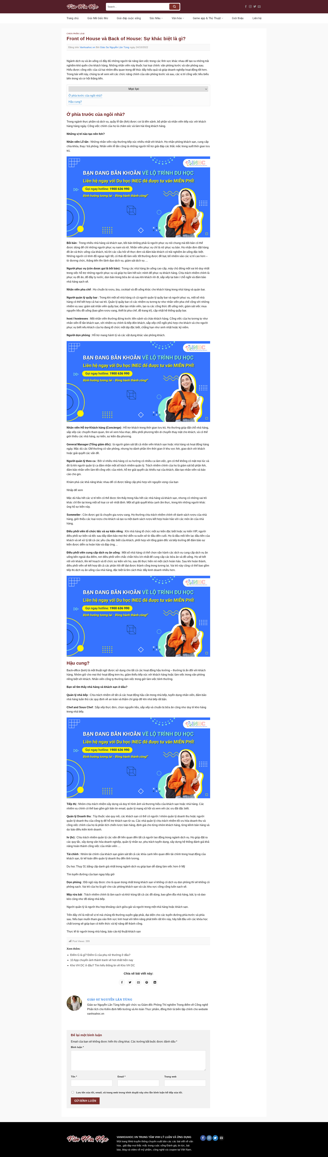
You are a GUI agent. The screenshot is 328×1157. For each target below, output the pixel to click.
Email (121, 1076)
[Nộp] (174, 7)
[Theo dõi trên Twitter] (254, 6)
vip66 (26, 1129)
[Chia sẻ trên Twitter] (130, 982)
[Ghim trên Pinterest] (146, 982)
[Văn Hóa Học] (84, 7)
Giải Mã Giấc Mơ (97, 18)
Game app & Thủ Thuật (207, 18)
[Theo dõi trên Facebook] (245, 6)
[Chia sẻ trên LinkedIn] (154, 982)
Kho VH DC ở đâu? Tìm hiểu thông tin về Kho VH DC (102, 965)
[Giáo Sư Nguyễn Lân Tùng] (74, 1003)
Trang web (170, 1076)
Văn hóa (177, 18)
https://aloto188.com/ (94, 1129)
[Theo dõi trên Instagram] (250, 6)
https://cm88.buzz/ (43, 1129)
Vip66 (4, 1129)
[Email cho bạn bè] (138, 982)
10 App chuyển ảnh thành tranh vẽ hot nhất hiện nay (101, 960)
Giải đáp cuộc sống (129, 18)
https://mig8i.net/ (68, 1129)
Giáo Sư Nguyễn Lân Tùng (114, 47)
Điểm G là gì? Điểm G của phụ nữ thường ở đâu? (100, 954)
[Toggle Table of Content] (204, 89)
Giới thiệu (237, 18)
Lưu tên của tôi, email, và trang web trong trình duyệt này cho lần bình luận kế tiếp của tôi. (129, 1092)
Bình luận (77, 1047)
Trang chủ (73, 18)
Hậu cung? (75, 101)
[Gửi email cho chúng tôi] (259, 6)
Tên (74, 1076)
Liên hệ (256, 18)
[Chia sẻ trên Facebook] (122, 982)
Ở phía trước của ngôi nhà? (85, 95)
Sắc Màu (155, 18)
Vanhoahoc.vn (87, 47)
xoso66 (15, 1129)
